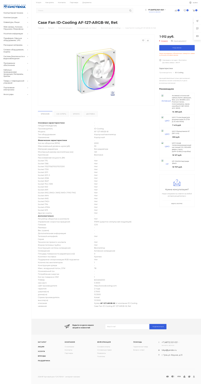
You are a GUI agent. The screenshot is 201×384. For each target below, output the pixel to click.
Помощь (137, 342)
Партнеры (69, 353)
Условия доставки (104, 350)
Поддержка (44, 361)
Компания (70, 342)
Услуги (41, 351)
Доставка (90, 114)
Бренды (42, 356)
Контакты (68, 350)
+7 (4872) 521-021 (156, 10)
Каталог (42, 342)
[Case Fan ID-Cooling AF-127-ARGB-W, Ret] (96, 71)
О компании (69, 347)
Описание (45, 114)
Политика (101, 356)
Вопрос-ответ (139, 350)
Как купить (61, 114)
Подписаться (158, 326)
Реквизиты (101, 353)
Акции (41, 347)
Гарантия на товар (140, 347)
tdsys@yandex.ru (169, 350)
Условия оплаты (103, 347)
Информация (104, 342)
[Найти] (130, 10)
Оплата (76, 114)
